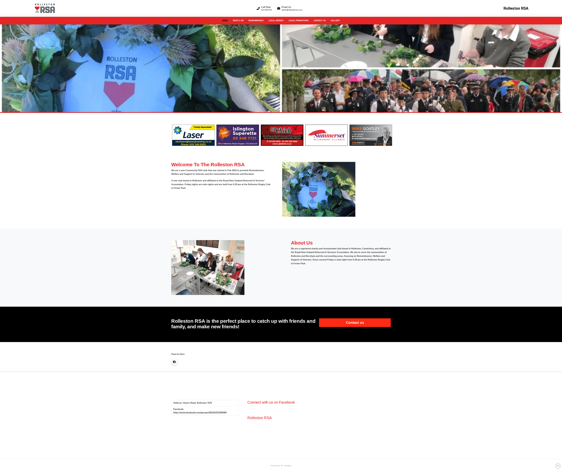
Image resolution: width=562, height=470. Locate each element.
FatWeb (287, 465)
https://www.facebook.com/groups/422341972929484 (200, 412)
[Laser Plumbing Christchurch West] (193, 135)
